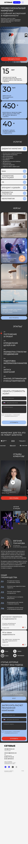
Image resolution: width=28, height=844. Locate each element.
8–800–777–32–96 (9, 757)
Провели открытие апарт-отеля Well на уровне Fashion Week (9, 260)
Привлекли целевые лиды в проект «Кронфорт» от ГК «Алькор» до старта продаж (12, 311)
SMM (4, 307)
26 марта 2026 (5, 627)
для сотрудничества (8, 755)
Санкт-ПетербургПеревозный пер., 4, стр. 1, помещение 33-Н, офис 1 (10, 762)
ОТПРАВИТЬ (14, 422)
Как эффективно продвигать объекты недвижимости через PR (11, 641)
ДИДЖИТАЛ (7, 282)
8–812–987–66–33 (9, 758)
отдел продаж (7, 750)
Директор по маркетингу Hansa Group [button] (9, 492)
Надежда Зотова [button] (7, 490)
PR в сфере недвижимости (8, 634)
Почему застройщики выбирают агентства (9, 624)
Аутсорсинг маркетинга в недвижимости (12, 618)
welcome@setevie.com (10, 753)
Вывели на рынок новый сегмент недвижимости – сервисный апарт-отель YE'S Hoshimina (12, 234)
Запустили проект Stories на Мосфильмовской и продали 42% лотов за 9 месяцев (12, 286)
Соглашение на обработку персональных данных (8, 771)
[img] (14, 250)
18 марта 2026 (5, 645)
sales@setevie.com (9, 749)
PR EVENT (6, 256)
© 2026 (23, 770)
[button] (17, 2)
